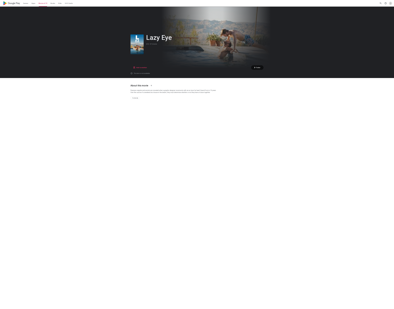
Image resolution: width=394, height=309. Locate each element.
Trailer (257, 67)
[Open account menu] (390, 3)
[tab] (25, 3)
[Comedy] (135, 97)
